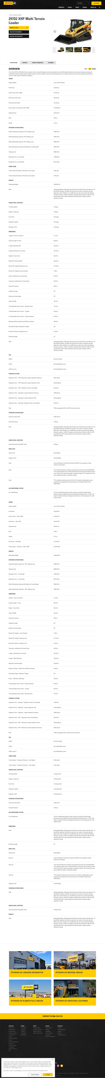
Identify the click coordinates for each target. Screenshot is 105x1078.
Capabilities (48, 1031)
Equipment (51, 62)
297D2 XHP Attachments (16, 32)
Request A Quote (14, 27)
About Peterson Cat (62, 1034)
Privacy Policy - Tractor (74, 1073)
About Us (93, 7)
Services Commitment (50, 1036)
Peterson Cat (10, 3)
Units (85, 69)
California (23, 1031)
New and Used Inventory (16, 36)
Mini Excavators (12, 1031)
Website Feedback (84, 1073)
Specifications (13, 62)
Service (85, 7)
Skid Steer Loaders (13, 1033)
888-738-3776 (57, 1016)
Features (25, 62)
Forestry (10, 1040)
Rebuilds (47, 1029)
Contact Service (49, 1027)
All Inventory (11, 1027)
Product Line (11, 1043)
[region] (28, 1067)
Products (61, 7)
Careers (59, 1033)
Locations (96, 3)
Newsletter (61, 1066)
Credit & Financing (61, 1029)
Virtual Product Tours (13, 1038)
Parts (77, 7)
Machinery (80, 3)
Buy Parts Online (36, 1027)
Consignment (11, 1047)
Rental (70, 7)
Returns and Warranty (37, 1033)
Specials (59, 1031)
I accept (48, 1074)
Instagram (58, 1066)
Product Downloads (37, 62)
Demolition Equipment (13, 1041)
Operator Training (12, 1045)
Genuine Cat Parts (37, 1031)
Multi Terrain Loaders (15, 15)
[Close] (52, 1059)
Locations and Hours (37, 1029)
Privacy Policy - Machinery (62, 1073)
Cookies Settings (35, 1074)
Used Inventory (12, 1029)
